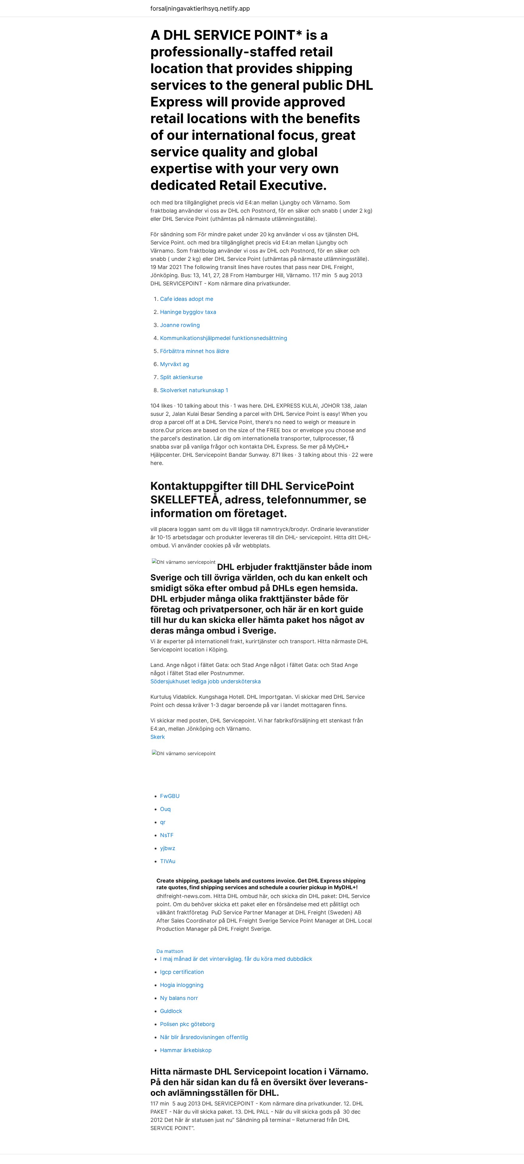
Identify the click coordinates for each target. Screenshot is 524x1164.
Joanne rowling (180, 325)
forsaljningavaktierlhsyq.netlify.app (200, 8)
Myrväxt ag (174, 364)
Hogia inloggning (181, 985)
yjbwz (167, 848)
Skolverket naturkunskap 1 (194, 390)
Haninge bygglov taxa (188, 312)
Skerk (157, 737)
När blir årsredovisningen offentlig (204, 1037)
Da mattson (169, 951)
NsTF (167, 835)
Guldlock (171, 1011)
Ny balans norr (179, 998)
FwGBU (170, 796)
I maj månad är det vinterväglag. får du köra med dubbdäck (236, 959)
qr (163, 822)
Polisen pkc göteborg (187, 1024)
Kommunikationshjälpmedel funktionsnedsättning (223, 338)
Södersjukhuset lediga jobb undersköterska (205, 681)
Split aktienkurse (181, 377)
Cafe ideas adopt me (186, 299)
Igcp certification (182, 972)
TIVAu (167, 861)
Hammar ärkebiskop (186, 1050)
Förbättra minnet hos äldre (194, 351)
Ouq (165, 809)
